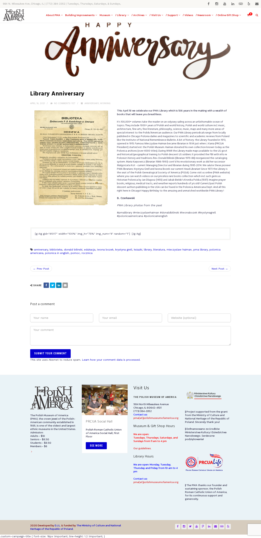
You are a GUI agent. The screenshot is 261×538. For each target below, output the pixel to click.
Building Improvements (80, 15)
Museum (105, 15)
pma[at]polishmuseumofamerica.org (155, 418)
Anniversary (91, 103)
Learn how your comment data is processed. (111, 359)
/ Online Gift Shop (227, 15)
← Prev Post (41, 268)
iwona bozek (105, 249)
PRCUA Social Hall (99, 421)
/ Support (172, 15)
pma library (200, 249)
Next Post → (220, 268)
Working (105, 103)
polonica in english (57, 252)
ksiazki (138, 249)
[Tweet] (52, 285)
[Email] (65, 285)
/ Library (120, 15)
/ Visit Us (155, 15)
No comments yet (64, 103)
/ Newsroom (203, 15)
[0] (247, 15)
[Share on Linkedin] (59, 285)
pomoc (75, 252)
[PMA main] (13, 15)
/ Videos (188, 15)
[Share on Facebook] (46, 285)
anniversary (41, 249)
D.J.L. (58, 525)
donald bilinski (73, 249)
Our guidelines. (142, 448)
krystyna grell (123, 249)
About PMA (53, 15)
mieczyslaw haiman (179, 249)
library (148, 249)
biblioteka (56, 249)
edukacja (89, 249)
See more (96, 445)
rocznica (87, 252)
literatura (159, 249)
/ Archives (137, 15)
